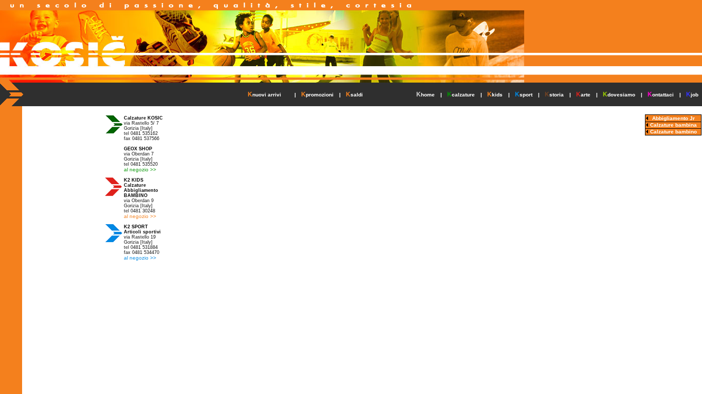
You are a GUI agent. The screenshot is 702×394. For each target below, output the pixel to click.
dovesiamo (621, 94)
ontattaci (663, 94)
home (428, 94)
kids (497, 94)
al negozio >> (140, 169)
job (694, 94)
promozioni (320, 94)
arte (585, 94)
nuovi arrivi (266, 94)
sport (526, 94)
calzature (463, 94)
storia (556, 94)
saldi (356, 94)
